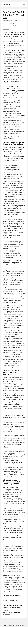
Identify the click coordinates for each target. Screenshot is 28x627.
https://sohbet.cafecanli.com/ (12, 595)
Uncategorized (13, 600)
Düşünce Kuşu (7, 4)
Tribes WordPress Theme (9, 625)
